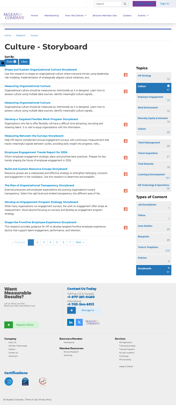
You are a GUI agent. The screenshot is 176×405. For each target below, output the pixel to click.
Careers (12, 349)
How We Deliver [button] (74, 15)
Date (10, 61)
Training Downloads (127, 346)
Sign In (164, 3)
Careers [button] (127, 15)
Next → (80, 242)
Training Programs (127, 349)
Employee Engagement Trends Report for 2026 (36, 152)
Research (20, 35)
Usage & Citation (126, 366)
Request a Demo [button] (144, 3)
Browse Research (71, 352)
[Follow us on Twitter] (79, 322)
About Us (12, 342)
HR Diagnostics (125, 342)
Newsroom (13, 356)
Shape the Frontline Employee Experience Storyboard (40, 222)
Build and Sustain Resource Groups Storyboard (36, 169)
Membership (51, 15)
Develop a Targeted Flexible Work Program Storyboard (41, 119)
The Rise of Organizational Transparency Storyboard (39, 185)
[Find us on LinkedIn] (70, 322)
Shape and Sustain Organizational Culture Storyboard (41, 69)
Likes (24, 61)
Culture (34, 35)
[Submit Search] (125, 4)
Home (34, 15)
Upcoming (68, 355)
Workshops (124, 356)
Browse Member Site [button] (105, 15)
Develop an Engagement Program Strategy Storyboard (41, 202)
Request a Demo (24, 324)
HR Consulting (125, 359)
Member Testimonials (18, 346)
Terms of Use (31, 399)
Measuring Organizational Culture (27, 86)
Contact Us (13, 352)
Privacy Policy (45, 399)
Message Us (88, 310)
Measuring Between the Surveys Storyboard (34, 135)
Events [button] (142, 15)
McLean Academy (126, 352)
